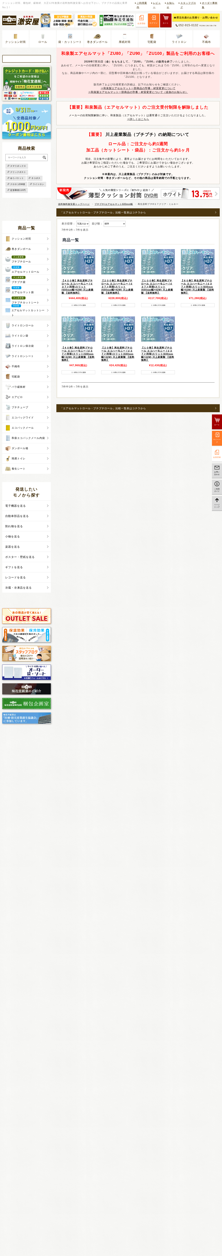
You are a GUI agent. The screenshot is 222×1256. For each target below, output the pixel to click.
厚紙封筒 (125, 41)
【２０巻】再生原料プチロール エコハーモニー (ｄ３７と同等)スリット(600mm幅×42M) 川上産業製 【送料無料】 (117, 353)
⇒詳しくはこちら (138, 119)
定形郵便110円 (18, 190)
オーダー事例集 (209, 5)
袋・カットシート (70, 41)
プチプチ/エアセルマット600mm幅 (114, 204)
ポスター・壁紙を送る (20, 556)
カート (166, 23)
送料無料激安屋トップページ (74, 204)
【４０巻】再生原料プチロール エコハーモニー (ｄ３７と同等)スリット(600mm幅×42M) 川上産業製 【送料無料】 (78, 353)
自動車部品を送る (17, 516)
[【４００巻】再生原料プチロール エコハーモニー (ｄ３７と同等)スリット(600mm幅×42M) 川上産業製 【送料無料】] (78, 261)
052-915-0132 (197, 25)
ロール (42, 41)
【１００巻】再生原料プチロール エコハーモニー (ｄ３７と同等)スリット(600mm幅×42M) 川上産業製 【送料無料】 (157, 286)
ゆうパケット (17, 178)
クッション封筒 (15, 41)
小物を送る (12, 536)
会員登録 (141, 23)
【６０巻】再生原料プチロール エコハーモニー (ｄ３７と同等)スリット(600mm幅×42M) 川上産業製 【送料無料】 (197, 286)
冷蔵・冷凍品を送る (18, 587)
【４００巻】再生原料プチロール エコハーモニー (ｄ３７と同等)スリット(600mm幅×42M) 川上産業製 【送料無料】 (78, 286)
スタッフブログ (188, 5)
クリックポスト (18, 172)
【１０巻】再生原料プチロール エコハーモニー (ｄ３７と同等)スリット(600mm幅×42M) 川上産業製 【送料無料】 (157, 353)
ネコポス (35, 178)
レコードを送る (15, 577)
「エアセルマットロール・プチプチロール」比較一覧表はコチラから (103, 212)
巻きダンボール (97, 41)
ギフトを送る (14, 567)
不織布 (206, 41)
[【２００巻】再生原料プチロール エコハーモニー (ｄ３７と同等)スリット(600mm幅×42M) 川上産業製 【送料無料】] (118, 261)
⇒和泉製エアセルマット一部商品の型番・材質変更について (138, 88)
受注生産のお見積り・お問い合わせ (197, 17)
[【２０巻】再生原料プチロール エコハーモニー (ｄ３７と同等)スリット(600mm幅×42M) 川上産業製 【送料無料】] (118, 329)
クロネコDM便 (17, 184)
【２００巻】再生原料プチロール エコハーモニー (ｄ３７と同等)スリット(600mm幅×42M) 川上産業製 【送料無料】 (117, 286)
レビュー (157, 5)
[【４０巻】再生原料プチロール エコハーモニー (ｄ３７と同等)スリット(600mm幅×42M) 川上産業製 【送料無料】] (78, 329)
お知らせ (170, 5)
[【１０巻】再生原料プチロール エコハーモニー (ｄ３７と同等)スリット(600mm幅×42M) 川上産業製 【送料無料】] (158, 329)
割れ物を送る (14, 526)
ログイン (154, 23)
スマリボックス (18, 166)
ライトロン (179, 41)
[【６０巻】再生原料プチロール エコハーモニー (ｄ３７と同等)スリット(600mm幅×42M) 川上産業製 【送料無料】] (198, 261)
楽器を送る (12, 546)
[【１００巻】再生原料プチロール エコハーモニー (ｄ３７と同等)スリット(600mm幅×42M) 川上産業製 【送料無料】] (158, 261)
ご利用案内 (142, 5)
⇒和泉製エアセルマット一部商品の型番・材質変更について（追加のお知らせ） (138, 92)
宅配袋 (151, 41)
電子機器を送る (15, 505)
